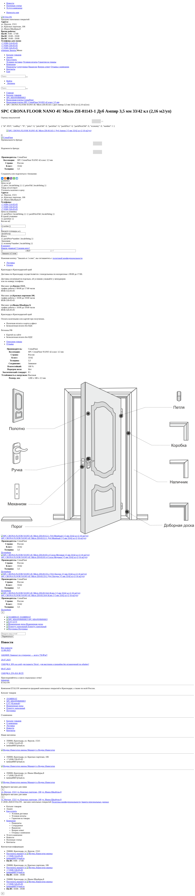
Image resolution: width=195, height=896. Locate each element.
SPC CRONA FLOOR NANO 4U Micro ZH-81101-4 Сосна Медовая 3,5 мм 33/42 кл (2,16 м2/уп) (44, 557)
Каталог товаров (13, 55)
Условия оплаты (30, 62)
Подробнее (6, 552)
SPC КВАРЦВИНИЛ (16, 701)
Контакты (10, 69)
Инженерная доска (14, 706)
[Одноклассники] (5, 178)
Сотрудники (22, 67)
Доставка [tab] (10, 263)
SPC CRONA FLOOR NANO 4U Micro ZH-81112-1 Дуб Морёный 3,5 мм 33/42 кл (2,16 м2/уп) (43, 538)
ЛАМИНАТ (11, 699)
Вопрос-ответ (44, 67)
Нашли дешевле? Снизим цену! (15, 248)
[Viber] (11, 178)
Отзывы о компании (60, 67)
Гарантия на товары (47, 62)
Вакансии (32, 67)
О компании (12, 723)
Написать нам (12, 12)
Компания (11, 64)
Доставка (10, 726)
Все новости (6, 648)
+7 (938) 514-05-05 (9, 43)
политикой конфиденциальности (68, 258)
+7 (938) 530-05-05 (9, 45)
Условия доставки (14, 62)
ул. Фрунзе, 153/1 (9, 792)
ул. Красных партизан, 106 (29, 792)
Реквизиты (11, 67)
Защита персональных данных (95, 802)
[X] (8, 178)
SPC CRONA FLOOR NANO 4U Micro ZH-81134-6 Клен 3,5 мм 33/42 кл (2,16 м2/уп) (39, 595)
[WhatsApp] (14, 178)
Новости (10, 3)
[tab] (10, 344)
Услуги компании (14, 8)
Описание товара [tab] (14, 342)
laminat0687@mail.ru (15, 858)
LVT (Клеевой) (13, 703)
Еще (8, 71)
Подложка (11, 710)
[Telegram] (17, 178)
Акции (9, 57)
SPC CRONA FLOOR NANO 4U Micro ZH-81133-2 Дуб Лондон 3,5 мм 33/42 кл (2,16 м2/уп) (43, 576)
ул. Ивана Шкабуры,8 (51, 792)
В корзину (5, 246)
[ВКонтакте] (2, 178)
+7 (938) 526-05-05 (9, 48)
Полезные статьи (14, 6)
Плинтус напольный (15, 708)
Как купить (11, 60)
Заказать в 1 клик (9, 254)
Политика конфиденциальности (66, 802)
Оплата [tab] (9, 265)
